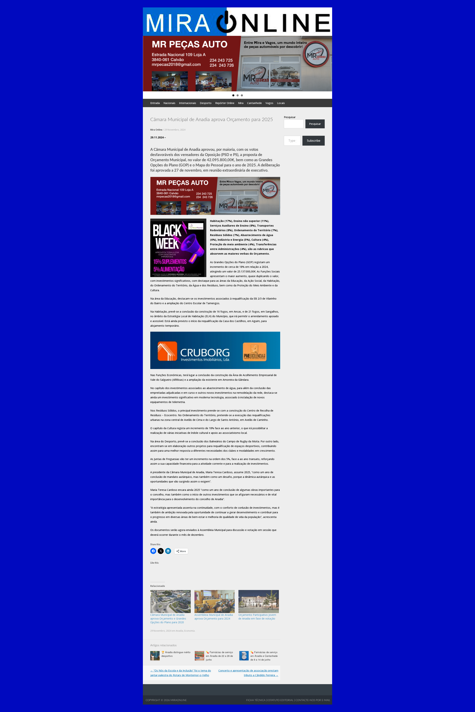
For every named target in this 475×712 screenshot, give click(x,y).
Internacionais (187, 103)
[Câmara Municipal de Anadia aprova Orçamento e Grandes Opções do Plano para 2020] (170, 601)
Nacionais (169, 103)
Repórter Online (224, 103)
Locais (281, 103)
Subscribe (313, 141)
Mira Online (156, 129)
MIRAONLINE (178, 700)
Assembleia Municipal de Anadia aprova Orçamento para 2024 (213, 616)
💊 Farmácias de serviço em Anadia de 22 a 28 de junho (219, 655)
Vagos (269, 103)
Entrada (155, 103)
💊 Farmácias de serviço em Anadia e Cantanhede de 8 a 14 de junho (264, 655)
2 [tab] (238, 95)
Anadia (179, 630)
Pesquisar (290, 117)
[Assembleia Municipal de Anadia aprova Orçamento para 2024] (214, 601)
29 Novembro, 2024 (174, 129)
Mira (240, 103)
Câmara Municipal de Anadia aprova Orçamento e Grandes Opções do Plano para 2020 (168, 618)
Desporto (206, 103)
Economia (189, 630)
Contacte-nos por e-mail (312, 700)
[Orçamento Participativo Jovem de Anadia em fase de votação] (258, 601)
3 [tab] (242, 95)
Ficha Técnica (255, 700)
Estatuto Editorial (280, 700)
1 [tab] (233, 95)
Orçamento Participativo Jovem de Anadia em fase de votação (257, 616)
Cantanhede (254, 103)
